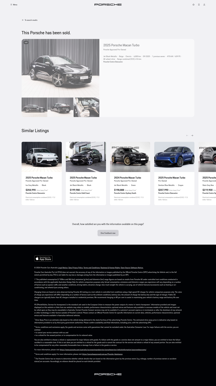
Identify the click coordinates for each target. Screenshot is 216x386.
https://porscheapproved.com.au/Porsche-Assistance (102, 354)
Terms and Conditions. (91, 267)
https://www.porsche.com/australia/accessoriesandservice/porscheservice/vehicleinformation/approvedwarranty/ (103, 349)
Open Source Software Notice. (132, 267)
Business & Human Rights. (110, 267)
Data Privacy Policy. (75, 267)
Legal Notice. (63, 267)
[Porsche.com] (108, 5)
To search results (31, 20)
